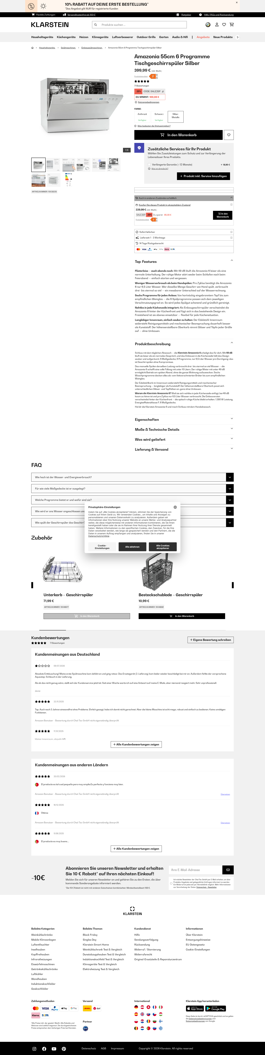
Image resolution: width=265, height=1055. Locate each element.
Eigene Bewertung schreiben (212, 639)
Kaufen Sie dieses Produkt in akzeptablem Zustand (164, 205)
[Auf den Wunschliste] (229, 135)
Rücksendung (142, 944)
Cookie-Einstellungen (198, 949)
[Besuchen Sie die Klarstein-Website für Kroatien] (142, 1021)
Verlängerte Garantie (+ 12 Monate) (172, 164)
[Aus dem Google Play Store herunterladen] (215, 1008)
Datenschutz (89, 1048)
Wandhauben (39, 978)
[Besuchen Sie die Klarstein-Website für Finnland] (161, 1021)
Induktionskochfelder (43, 983)
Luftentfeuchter (40, 944)
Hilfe (137, 934)
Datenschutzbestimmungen (200, 1019)
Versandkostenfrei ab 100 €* (81, 14)
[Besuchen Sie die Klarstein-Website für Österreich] (142, 1007)
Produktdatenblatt (141, 76)
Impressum (117, 1048)
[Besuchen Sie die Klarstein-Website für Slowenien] (154, 1028)
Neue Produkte (223, 37)
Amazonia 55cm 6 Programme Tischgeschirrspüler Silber (135, 47)
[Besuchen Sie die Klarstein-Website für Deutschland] (136, 1007)
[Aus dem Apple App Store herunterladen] (195, 1008)
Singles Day (89, 939)
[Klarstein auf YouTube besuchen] (54, 1048)
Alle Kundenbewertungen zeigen (137, 744)
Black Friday (90, 934)
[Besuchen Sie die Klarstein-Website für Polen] (136, 1021)
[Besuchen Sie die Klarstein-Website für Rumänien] (148, 1021)
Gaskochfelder (39, 988)
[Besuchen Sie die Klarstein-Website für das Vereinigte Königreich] (142, 1014)
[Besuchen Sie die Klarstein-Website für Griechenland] (161, 1028)
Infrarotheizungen (41, 959)
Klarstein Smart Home (96, 944)
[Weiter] (237, 37)
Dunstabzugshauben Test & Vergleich (104, 954)
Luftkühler (37, 974)
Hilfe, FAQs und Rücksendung (219, 14)
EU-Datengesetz (195, 944)
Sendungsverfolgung (146, 939)
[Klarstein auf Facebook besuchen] (44, 1048)
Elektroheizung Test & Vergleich (101, 969)
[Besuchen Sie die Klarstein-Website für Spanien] (136, 1014)
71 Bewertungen (141, 85)
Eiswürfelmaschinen (43, 964)
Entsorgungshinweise (198, 939)
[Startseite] (35, 47)
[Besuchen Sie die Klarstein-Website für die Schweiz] (148, 1007)
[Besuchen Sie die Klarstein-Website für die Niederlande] (142, 1028)
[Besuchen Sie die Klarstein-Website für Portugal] (148, 1028)
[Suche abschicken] (95, 25)
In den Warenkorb (182, 135)
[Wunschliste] (224, 24)
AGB (103, 1048)
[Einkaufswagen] (232, 24)
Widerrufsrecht (143, 954)
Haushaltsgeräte (47, 47)
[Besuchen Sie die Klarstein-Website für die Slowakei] (148, 1014)
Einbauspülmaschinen (92, 47)
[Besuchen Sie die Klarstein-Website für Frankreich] (154, 1007)
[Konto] (217, 24)
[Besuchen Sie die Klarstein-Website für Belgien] (136, 1028)
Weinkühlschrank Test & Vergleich (102, 949)
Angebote (203, 37)
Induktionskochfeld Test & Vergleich (103, 959)
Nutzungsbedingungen (195, 1021)
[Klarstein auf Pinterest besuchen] (64, 1048)
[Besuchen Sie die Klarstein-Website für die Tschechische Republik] (154, 1014)
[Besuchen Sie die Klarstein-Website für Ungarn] (161, 1014)
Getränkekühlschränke (44, 969)
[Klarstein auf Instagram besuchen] (34, 1048)
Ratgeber (186, 14)
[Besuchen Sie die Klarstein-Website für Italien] (161, 1007)
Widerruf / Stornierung (147, 949)
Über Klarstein (194, 934)
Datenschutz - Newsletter (206, 887)
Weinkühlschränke (42, 934)
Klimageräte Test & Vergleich (100, 964)
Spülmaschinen (68, 47)
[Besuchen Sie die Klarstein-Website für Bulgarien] (154, 1021)
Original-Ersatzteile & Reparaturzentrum (158, 959)
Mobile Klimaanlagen (43, 939)
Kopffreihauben (40, 954)
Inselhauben (38, 949)
